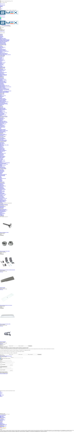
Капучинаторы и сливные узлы (4, 85)
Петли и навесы (2, 191)
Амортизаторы (2, 142)
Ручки (1, 65)
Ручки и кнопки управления (4, 101)
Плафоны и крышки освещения (4, 40)
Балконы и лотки (2, 183)
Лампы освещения (2, 100)
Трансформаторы (2, 102)
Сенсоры (1, 60)
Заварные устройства (3, 79)
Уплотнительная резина (3, 198)
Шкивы (1, 164)
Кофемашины (2, 76)
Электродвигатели (2, 62)
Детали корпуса (2, 84)
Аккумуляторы (2, 113)
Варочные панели (2, 210)
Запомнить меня (3, 358)
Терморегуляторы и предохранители (5, 54)
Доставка (1, 421)
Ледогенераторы (2, 188)
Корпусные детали (2, 38)
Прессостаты (2, 125)
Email (1, 357)
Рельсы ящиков (2, 193)
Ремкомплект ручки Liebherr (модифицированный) (7, 269)
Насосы (1, 115)
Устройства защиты (3, 206)
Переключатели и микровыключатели (5, 86)
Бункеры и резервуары (3, 134)
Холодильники (2, 181)
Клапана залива (2, 148)
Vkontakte (4, 373)
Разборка (1, 75)
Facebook (1, 373)
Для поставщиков (2, 419)
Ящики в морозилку (3, 201)
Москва (1, 8)
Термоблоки (2, 83)
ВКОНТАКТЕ (2, 426)
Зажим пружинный (3, 341)
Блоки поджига (2, 73)
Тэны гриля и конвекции (3, 103)
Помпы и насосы (2, 52)
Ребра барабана (2, 157)
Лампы (1, 62)
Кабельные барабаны (3, 114)
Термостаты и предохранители (4, 89)
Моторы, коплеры (2, 98)
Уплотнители (2, 56)
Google (6, 373)
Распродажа (1, 207)
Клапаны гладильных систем (4, 51)
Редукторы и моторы (3, 82)
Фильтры (1, 35)
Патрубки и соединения (3, 121)
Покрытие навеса (2, 287)
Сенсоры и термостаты (3, 174)
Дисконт (1, 202)
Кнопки (1, 180)
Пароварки (1, 132)
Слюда (1, 97)
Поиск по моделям (2, 417)
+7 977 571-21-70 (3, 415)
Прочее (1, 37)
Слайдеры (1, 46)
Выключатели (2, 185)
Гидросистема (2, 78)
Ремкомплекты (2, 192)
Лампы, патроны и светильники (4, 39)
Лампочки (1, 172)
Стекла (1, 57)
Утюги (1, 48)
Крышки (1, 120)
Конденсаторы (2, 94)
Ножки (1, 152)
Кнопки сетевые (2, 149)
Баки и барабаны (2, 143)
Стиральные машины (3, 140)
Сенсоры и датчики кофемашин (4, 88)
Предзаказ (1, 289)
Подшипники (2, 154)
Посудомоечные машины (3, 116)
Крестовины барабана (3, 150)
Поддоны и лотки (2, 81)
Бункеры (1, 146)
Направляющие (2, 63)
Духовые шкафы (2, 55)
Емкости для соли (2, 129)
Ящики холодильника (3, 200)
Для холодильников (3, 138)
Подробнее (1, 203)
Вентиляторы (2, 145)
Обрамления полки (3, 189)
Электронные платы (3, 43)
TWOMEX (2, 416)
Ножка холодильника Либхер (4, 232)
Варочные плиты (2, 67)
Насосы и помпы (2, 87)
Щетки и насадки (2, 111)
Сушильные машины (3, 168)
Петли (1, 58)
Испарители (2, 187)
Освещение (1, 36)
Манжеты (1, 151)
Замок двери (2, 119)
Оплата (1, 422)
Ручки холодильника (3, 194)
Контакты (1, 420)
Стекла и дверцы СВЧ (3, 99)
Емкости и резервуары (3, 50)
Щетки (1, 177)
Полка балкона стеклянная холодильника (6, 305)
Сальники (1, 159)
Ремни (1, 173)
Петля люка (1, 153)
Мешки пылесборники (3, 109)
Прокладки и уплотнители (4, 53)
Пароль (12, 357)
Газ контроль (2, 71)
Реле (0, 127)
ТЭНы (1, 160)
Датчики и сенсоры (3, 129)
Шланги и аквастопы (3, 123)
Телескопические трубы (3, 112)
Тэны (1, 61)
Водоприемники (2, 118)
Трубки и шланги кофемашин (4, 91)
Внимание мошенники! (3, 424)
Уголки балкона (2, 197)
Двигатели (1, 36)
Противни (1, 64)
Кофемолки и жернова (3, 80)
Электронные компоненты (4, 204)
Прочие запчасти (2, 49)
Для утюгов (1, 139)
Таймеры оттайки (2, 195)
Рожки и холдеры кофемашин (4, 92)
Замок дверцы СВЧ (3, 95)
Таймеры (1, 66)
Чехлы (1, 45)
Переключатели (2, 70)
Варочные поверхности (3, 74)
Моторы (1, 179)
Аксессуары (2, 47)
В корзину (1, 235)
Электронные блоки (3, 49)
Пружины (1, 155)
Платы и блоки (2, 155)
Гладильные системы (3, 44)
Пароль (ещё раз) (2, 362)
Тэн (0, 128)
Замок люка (1, 144)
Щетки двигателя (2, 161)
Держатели (1, 186)
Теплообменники (2, 175)
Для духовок (2, 137)
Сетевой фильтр (2, 166)
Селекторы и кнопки (3, 163)
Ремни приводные (2, 156)
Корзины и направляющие (4, 130)
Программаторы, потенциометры (5, 162)
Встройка (1, 184)
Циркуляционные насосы (3, 122)
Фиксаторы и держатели (3, 41)
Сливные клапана (2, 126)
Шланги (1, 110)
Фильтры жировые (2, 42)
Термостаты (1, 196)
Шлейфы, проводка (3, 165)
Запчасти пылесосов (3, 209)
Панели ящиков (2, 190)
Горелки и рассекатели (3, 72)
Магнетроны (2, 96)
